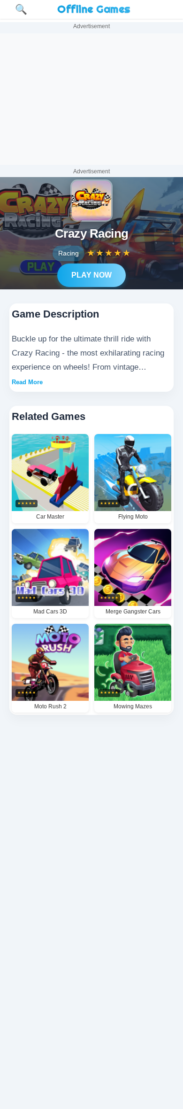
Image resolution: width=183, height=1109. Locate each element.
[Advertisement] (91, 99)
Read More (27, 382)
